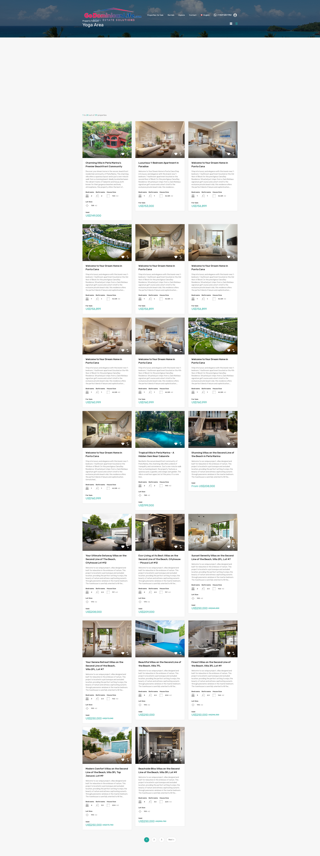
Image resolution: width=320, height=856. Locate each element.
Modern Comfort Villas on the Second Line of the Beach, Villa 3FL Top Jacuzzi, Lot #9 (107, 772)
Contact (192, 15)
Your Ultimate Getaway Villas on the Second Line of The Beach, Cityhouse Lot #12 (106, 559)
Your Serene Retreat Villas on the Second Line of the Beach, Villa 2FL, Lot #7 (104, 666)
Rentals (171, 15)
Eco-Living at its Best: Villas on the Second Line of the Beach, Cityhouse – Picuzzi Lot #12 (159, 559)
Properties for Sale (155, 15)
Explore (181, 15)
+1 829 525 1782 (224, 15)
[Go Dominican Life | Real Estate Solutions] (112, 27)
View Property (107, 151)
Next (170, 840)
